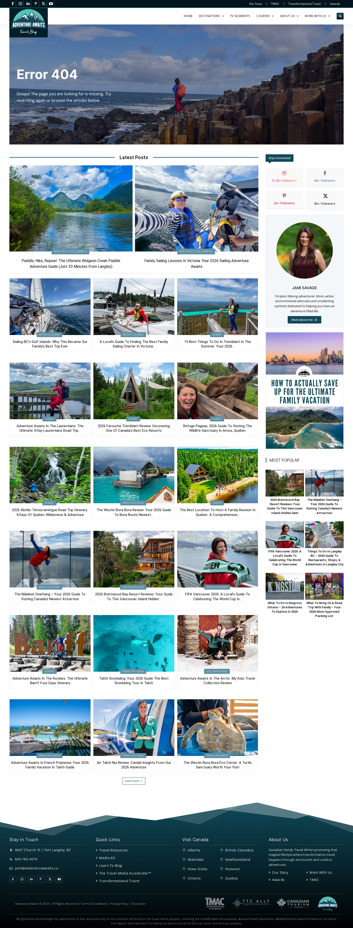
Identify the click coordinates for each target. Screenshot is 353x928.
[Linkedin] (28, 3)
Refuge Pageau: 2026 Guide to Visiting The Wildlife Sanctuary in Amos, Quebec (217, 428)
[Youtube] (51, 3)
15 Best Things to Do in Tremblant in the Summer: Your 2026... (217, 344)
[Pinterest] (35, 3)
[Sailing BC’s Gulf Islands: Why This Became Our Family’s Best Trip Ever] (50, 306)
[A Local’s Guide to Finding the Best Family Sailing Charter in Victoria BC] (133, 306)
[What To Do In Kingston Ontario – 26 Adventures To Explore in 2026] (285, 586)
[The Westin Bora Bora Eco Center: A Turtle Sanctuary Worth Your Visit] (217, 727)
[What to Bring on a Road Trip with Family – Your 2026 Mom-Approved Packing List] (324, 586)
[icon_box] (284, 181)
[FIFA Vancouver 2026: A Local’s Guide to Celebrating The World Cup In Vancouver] (217, 559)
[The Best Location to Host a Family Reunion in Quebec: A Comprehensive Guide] (217, 475)
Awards (278, 879)
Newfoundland (237, 859)
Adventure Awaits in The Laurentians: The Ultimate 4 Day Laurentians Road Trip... (50, 428)
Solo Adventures (217, 671)
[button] (340, 16)
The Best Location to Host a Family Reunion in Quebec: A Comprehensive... (218, 512)
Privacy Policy (119, 904)
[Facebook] (12, 3)
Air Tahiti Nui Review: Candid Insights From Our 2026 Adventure (134, 765)
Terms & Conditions (94, 904)
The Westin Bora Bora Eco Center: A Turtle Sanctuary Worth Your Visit (217, 765)
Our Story (280, 872)
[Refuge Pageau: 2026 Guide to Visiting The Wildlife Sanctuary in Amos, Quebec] (217, 391)
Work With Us (321, 872)
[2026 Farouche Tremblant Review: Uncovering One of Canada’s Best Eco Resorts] (133, 391)
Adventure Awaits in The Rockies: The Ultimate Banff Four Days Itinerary (50, 680)
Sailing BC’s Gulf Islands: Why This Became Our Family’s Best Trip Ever (50, 344)
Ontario (194, 878)
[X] (43, 3)
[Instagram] (20, 3)
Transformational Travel (119, 881)
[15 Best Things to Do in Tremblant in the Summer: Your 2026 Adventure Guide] (217, 306)
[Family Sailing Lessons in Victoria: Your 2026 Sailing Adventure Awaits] (196, 208)
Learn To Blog (110, 865)
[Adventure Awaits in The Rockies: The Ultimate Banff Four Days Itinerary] (50, 643)
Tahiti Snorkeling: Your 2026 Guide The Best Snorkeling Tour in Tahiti (134, 680)
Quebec (217, 334)
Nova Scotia (197, 869)
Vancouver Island (133, 587)
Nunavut (232, 869)
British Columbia (70, 251)
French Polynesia (133, 502)
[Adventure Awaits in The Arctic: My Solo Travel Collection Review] (217, 643)
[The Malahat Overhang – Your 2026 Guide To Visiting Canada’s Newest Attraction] (50, 559)
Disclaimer (139, 904)
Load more (132, 781)
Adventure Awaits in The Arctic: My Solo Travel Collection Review (217, 680)
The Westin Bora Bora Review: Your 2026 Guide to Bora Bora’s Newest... (134, 512)
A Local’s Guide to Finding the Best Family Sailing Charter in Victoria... (134, 344)
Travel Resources (113, 850)
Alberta (49, 671)
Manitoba (196, 859)
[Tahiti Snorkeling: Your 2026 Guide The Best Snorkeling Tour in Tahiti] (133, 643)
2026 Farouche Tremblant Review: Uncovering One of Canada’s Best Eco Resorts (134, 428)
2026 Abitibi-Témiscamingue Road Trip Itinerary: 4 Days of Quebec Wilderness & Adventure (50, 512)
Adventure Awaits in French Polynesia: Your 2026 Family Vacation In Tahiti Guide (50, 765)
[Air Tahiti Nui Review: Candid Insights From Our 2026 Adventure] (133, 727)
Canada (217, 502)
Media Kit (107, 858)
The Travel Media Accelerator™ (125, 873)
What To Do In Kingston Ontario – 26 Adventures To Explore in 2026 (284, 607)
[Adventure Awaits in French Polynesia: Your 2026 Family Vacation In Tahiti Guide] (50, 727)
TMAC (314, 879)
